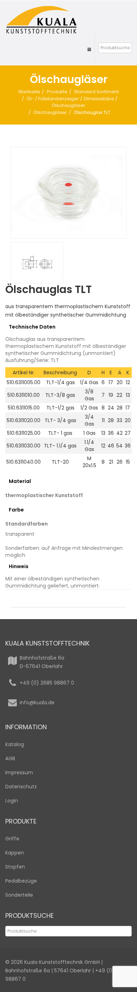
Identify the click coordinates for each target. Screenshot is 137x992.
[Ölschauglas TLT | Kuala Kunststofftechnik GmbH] (68, 193)
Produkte (57, 91)
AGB (10, 758)
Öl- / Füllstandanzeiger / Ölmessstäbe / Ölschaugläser (72, 102)
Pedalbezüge (21, 880)
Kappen (14, 852)
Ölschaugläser (50, 112)
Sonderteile (19, 894)
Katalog (14, 744)
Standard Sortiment (96, 91)
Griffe (12, 838)
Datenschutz (21, 786)
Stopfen (15, 866)
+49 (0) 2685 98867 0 (47, 682)
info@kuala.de (37, 702)
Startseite (29, 91)
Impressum (19, 772)
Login (11, 800)
